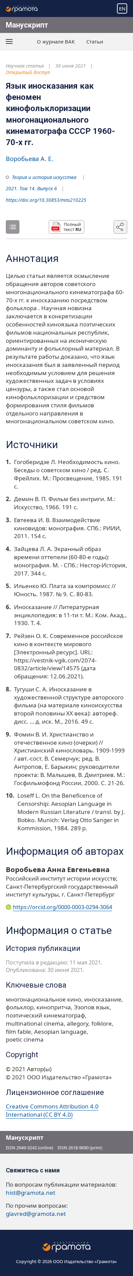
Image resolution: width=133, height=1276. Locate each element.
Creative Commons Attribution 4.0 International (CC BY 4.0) (52, 1110)
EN (122, 8)
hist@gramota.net (30, 1193)
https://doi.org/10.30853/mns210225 (46, 200)
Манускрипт (27, 25)
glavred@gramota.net (36, 1214)
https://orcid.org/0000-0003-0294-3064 (62, 907)
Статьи (94, 41)
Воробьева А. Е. (29, 159)
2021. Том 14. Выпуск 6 (31, 188)
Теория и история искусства (44, 177)
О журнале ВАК (56, 41)
